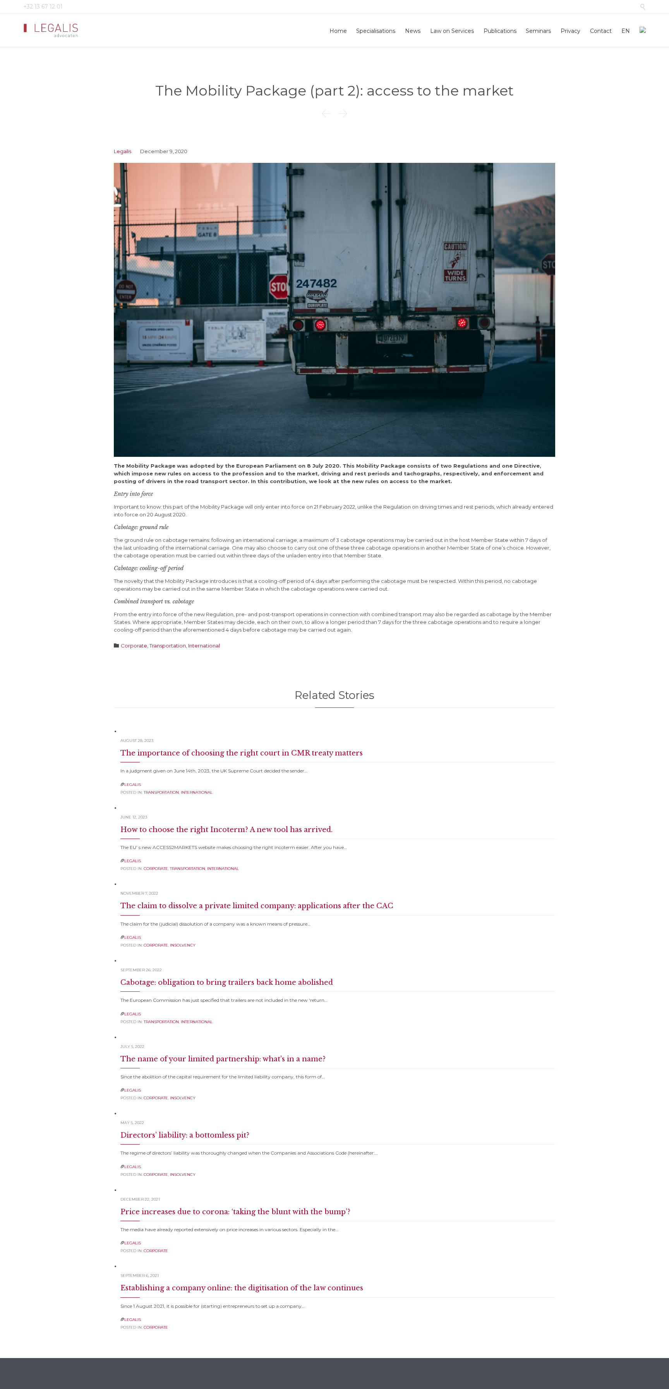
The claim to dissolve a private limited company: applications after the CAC (256, 906)
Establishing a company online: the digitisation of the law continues (241, 1288)
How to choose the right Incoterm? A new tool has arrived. (226, 829)
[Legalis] (51, 30)
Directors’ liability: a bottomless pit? (184, 1135)
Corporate (134, 645)
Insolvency (183, 945)
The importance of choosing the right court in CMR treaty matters (241, 753)
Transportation (167, 645)
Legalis (122, 151)
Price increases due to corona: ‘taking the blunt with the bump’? (235, 1212)
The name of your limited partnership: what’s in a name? (223, 1059)
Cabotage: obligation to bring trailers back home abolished (226, 982)
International (204, 645)
